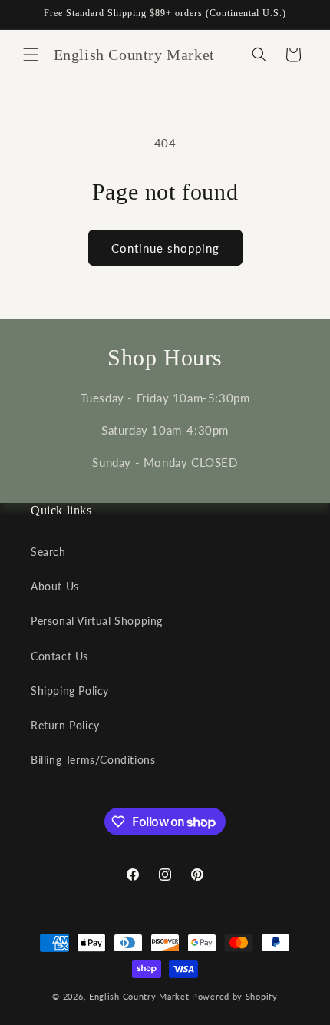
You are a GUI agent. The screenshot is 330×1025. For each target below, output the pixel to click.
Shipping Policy (70, 690)
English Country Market (139, 996)
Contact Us (59, 656)
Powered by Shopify (235, 996)
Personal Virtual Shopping (97, 620)
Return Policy (65, 725)
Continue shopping (165, 248)
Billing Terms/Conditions (93, 759)
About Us (55, 586)
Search (48, 551)
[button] (31, 54)
